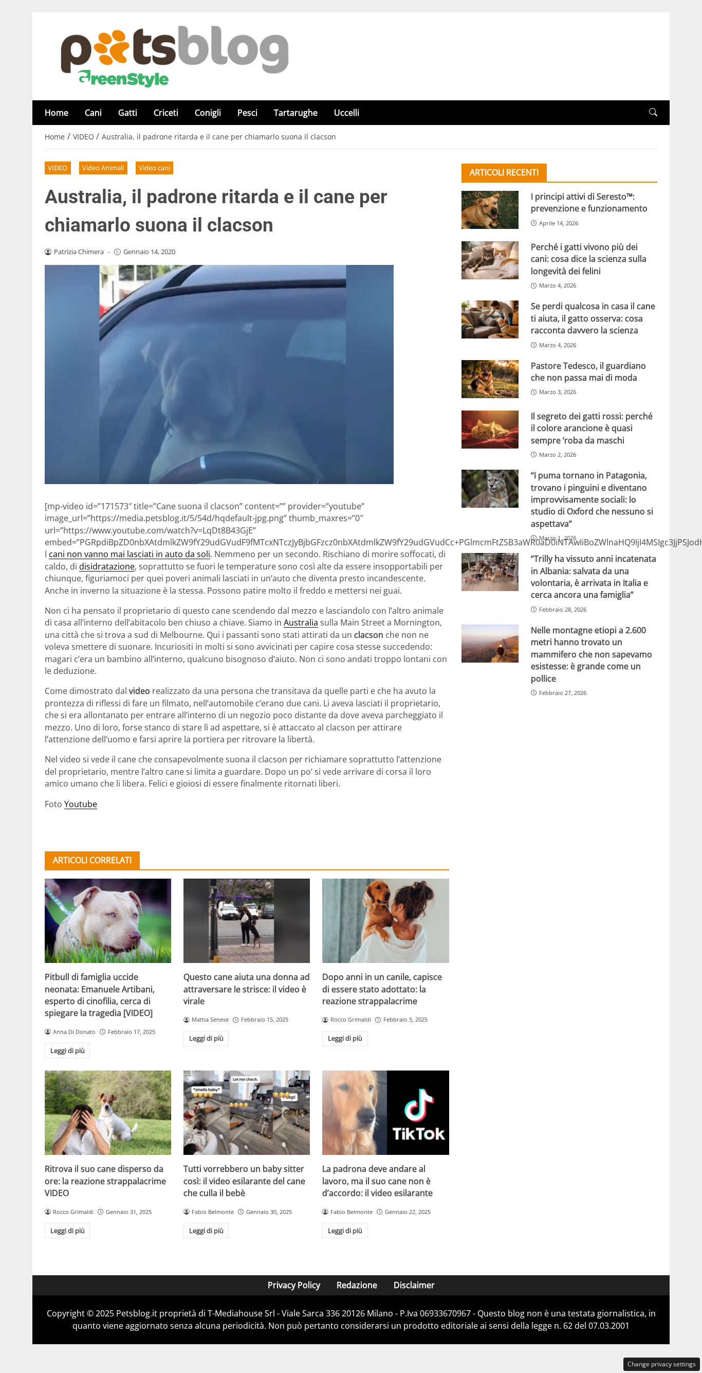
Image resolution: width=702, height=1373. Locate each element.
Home (56, 112)
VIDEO (57, 167)
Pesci (247, 112)
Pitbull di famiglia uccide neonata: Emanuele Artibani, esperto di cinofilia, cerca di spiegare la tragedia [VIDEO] (100, 995)
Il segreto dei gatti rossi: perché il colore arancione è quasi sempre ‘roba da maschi (592, 428)
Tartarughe (296, 112)
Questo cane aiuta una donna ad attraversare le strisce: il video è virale (246, 989)
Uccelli (346, 112)
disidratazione (107, 566)
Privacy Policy (294, 1285)
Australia (301, 622)
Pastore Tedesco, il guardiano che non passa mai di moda (588, 371)
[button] (653, 112)
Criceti (166, 112)
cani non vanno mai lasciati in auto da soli (129, 554)
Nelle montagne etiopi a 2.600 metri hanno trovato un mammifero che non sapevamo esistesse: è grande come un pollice (591, 654)
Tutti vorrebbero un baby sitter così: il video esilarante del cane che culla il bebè (244, 1181)
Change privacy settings (661, 1364)
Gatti (127, 112)
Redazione (357, 1285)
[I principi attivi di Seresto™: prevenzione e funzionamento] (490, 210)
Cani (93, 112)
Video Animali (103, 167)
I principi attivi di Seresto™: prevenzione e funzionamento (589, 202)
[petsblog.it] (173, 55)
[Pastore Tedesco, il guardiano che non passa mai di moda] (490, 379)
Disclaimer (414, 1285)
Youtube (80, 804)
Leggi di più (67, 1050)
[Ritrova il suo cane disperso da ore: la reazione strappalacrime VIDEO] (108, 1113)
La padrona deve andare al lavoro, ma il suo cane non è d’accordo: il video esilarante (377, 1181)
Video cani (154, 167)
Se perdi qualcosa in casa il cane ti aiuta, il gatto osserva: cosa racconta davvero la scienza (593, 318)
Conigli (208, 112)
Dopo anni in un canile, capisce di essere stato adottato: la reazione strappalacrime (382, 989)
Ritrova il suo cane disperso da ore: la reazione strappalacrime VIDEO (105, 1181)
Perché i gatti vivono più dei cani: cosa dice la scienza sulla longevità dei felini (588, 259)
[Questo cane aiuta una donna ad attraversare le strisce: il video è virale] (246, 921)
